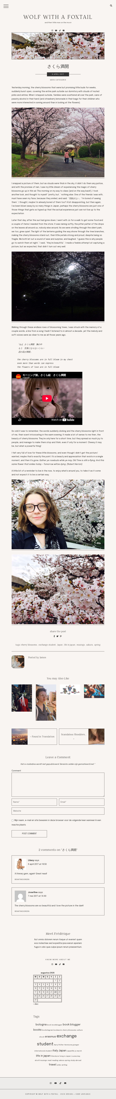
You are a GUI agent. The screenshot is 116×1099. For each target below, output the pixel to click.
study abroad (75, 1060)
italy (55, 1050)
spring (97, 645)
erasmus (50, 1036)
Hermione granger (71, 1045)
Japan (60, 645)
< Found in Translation (42, 736)
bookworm (57, 1030)
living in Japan (65, 1056)
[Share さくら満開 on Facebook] (54, 636)
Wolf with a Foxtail (58, 17)
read (49, 1060)
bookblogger (57, 1025)
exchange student (47, 645)
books (37, 1029)
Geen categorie (58, 80)
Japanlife (70, 1051)
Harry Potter (59, 1045)
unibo (59, 1065)
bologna (41, 1024)
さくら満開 (58, 66)
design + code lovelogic (78, 1094)
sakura (89, 645)
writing (64, 1065)
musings (81, 645)
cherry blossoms (29, 645)
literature (55, 1056)
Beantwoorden (22, 879)
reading (55, 1060)
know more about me (58, 960)
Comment (16, 771)
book (49, 1025)
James (43, 657)
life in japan (69, 645)
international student (43, 1051)
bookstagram (47, 1030)
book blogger (71, 1024)
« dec (35, 1004)
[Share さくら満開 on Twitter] (57, 636)
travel (52, 1064)
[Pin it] (61, 636)
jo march (78, 1051)
